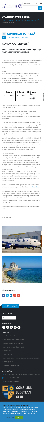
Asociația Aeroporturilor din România (13, 339)
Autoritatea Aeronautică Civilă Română (14, 347)
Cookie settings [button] (8, 417)
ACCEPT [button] (19, 417)
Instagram (11, 327)
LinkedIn (11, 295)
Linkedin (15, 327)
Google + (14, 295)
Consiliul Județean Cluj (9, 336)
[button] (41, 4)
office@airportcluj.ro (14, 381)
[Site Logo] (12, 6)
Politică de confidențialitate (11, 365)
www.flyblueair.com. (34, 187)
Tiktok (18, 327)
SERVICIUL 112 (7, 354)
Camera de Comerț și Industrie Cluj (13, 343)
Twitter (7, 295)
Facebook (3, 295)
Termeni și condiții (8, 361)
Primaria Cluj (7, 351)
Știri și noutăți (25, 37)
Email (18, 295)
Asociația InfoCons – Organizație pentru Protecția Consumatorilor (21, 358)
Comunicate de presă (15, 37)
